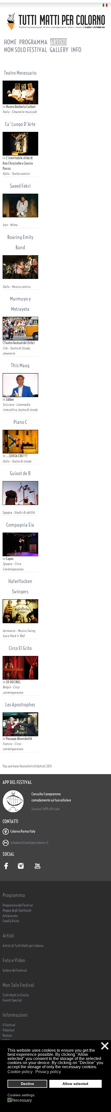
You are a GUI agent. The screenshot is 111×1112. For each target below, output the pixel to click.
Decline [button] (27, 1084)
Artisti (58, 42)
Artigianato (10, 916)
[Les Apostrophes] (20, 724)
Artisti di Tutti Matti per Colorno (23, 946)
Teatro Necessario (20, 73)
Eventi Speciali (12, 1000)
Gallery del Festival (15, 970)
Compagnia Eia (20, 524)
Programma (33, 42)
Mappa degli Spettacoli (17, 910)
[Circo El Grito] (20, 668)
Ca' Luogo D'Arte (20, 124)
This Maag (20, 365)
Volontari (9, 1030)
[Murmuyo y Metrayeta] (20, 328)
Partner (7, 1035)
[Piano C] (20, 442)
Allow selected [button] (75, 1084)
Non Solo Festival (25, 50)
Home (10, 42)
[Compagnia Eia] (20, 544)
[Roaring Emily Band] (20, 267)
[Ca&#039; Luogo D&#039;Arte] (20, 144)
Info (76, 50)
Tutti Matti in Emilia (16, 995)
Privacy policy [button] (48, 1072)
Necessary (22, 1100)
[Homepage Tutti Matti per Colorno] (55, 21)
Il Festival (9, 1025)
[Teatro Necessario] (20, 92)
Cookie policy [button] (20, 1072)
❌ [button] (105, 1045)
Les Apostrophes (20, 704)
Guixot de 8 (20, 473)
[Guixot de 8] (20, 493)
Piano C (20, 422)
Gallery (59, 50)
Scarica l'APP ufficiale (45, 809)
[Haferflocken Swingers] (20, 611)
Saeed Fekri (20, 186)
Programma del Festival (18, 905)
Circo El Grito (20, 648)
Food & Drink (11, 921)
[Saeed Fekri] (20, 205)
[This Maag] (20, 385)
